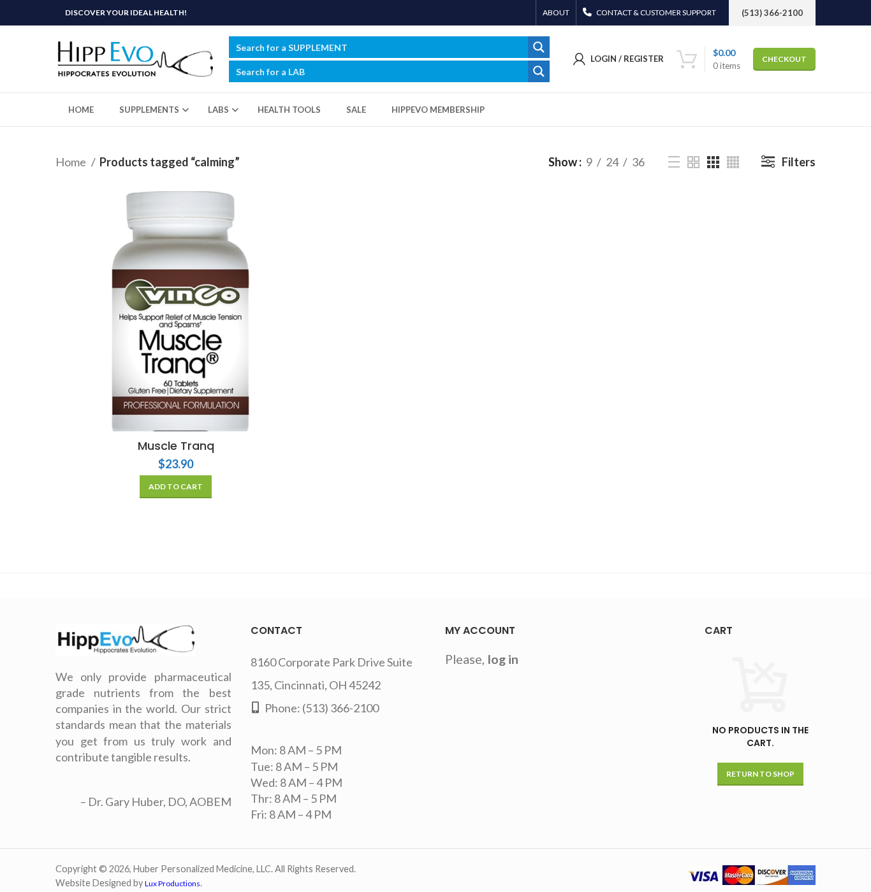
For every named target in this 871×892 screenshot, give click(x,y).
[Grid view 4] (733, 162)
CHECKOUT (784, 59)
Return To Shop (760, 774)
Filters (799, 162)
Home (71, 162)
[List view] (674, 162)
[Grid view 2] (693, 162)
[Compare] (286, 212)
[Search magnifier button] (539, 47)
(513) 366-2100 (340, 708)
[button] (176, 486)
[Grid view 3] (713, 162)
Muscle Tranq (176, 446)
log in (503, 658)
